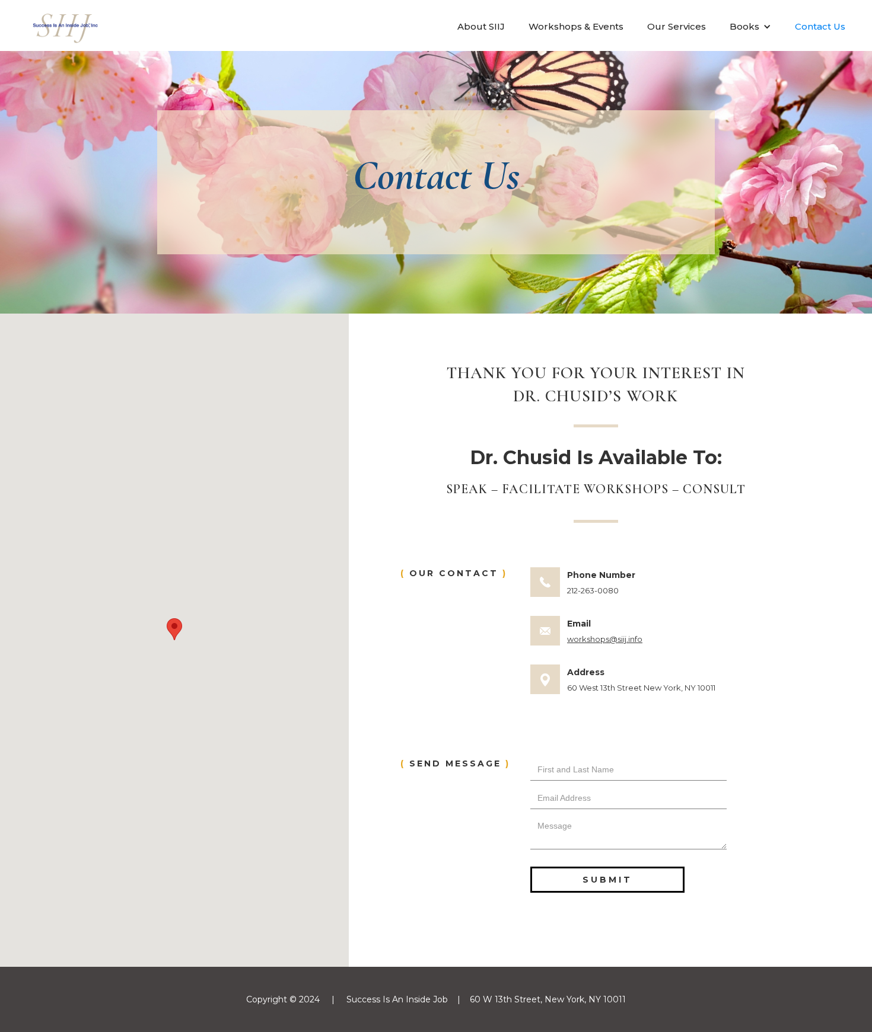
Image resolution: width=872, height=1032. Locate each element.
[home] (65, 26)
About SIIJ (481, 26)
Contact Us (820, 26)
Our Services (676, 26)
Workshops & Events (576, 26)
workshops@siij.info (604, 639)
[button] (750, 26)
